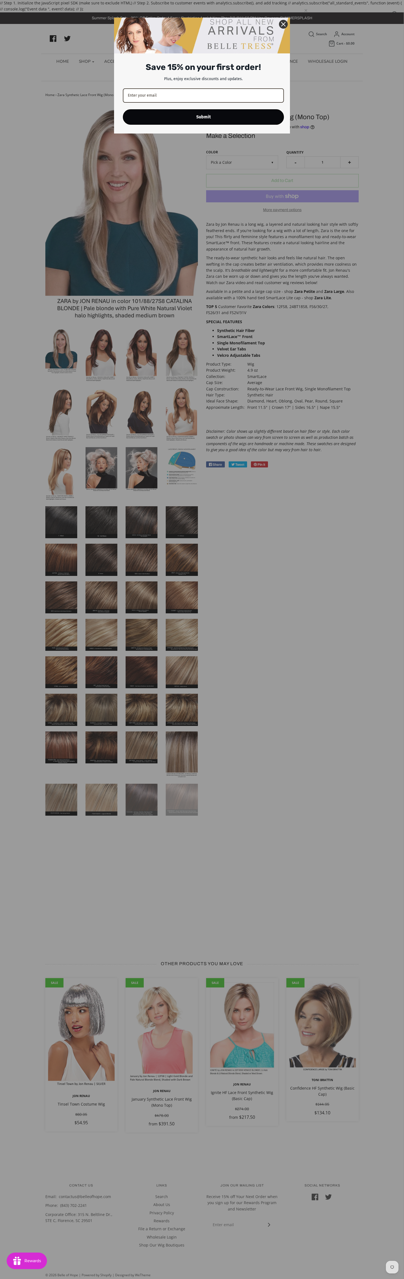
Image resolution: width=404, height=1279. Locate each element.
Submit (203, 116)
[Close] (283, 24)
